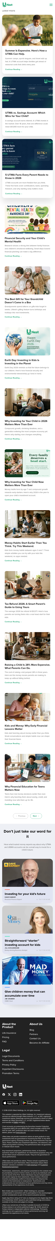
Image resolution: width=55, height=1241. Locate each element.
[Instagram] (14, 1094)
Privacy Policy (9, 1064)
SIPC (23, 1122)
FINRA (15, 1122)
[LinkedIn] (20, 1094)
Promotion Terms (10, 1073)
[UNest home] (7, 5)
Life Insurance (9, 1033)
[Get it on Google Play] (30, 1102)
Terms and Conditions (13, 1060)
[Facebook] (3, 1094)
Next (35, 816)
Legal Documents (11, 1056)
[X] (9, 1094)
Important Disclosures (13, 1069)
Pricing (5, 1037)
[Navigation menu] (51, 5)
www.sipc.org (21, 1132)
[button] (27, 881)
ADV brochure (32, 1165)
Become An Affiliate (39, 1042)
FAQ (4, 1041)
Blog (32, 1030)
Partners (34, 1034)
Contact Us (35, 1038)
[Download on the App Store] (10, 1103)
